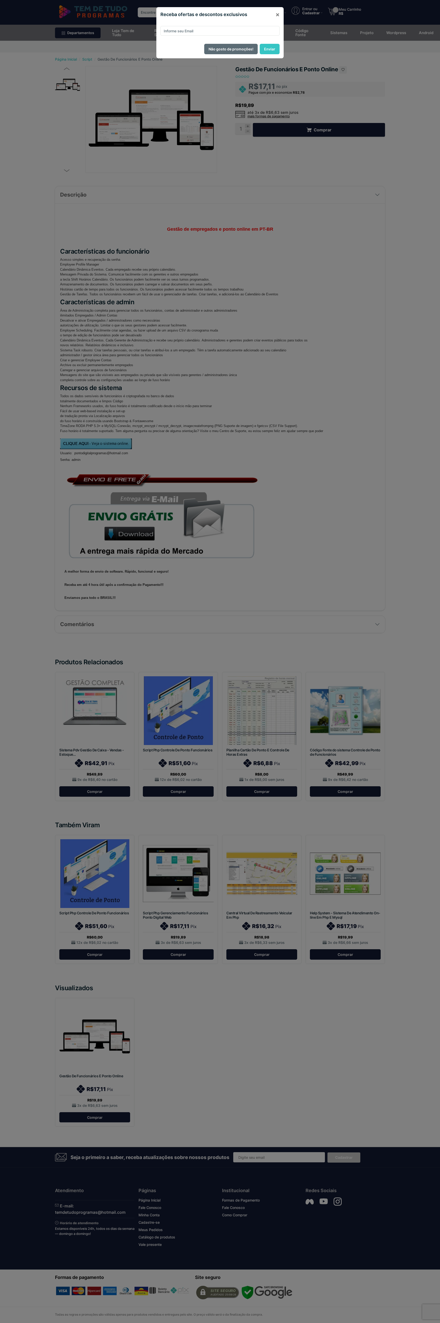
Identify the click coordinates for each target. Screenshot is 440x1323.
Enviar (269, 49)
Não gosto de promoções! (231, 49)
